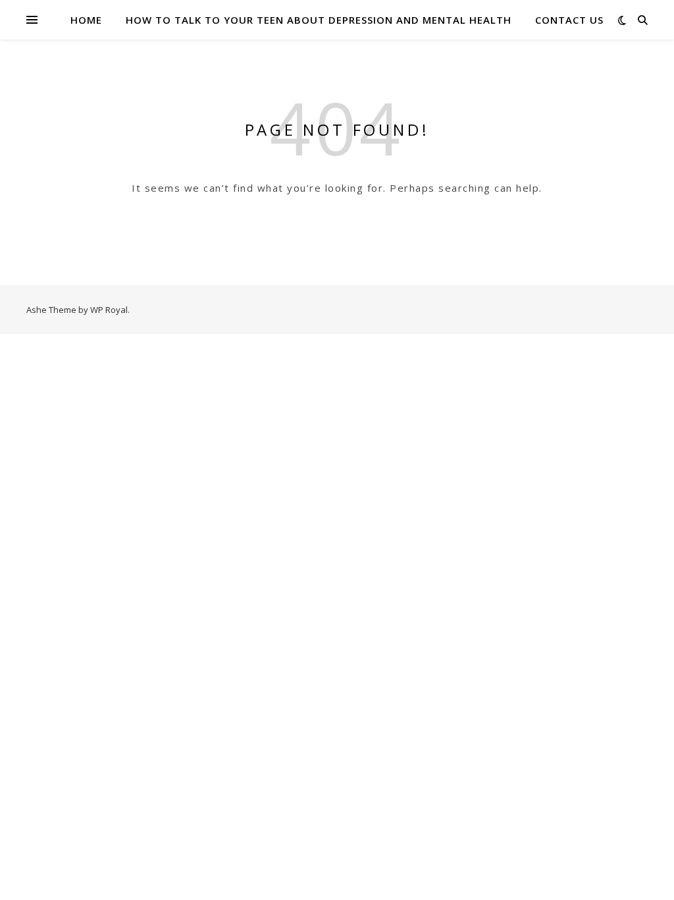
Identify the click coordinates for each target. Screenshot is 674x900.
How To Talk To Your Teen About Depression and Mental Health (318, 19)
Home (86, 19)
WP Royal (109, 310)
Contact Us (569, 19)
